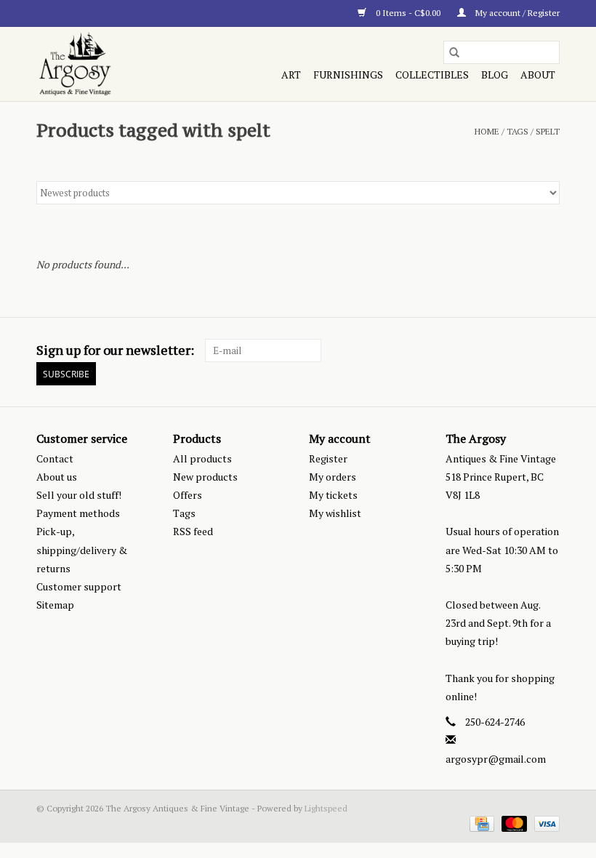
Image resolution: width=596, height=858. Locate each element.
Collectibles (432, 74)
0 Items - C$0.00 (408, 12)
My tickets (333, 495)
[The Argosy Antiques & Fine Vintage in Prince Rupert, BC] (113, 64)
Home (487, 131)
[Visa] (544, 822)
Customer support (78, 586)
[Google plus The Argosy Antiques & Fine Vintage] (522, 350)
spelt (548, 131)
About (537, 74)
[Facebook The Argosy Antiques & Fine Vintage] (497, 350)
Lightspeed (326, 808)
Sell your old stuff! (78, 495)
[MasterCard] (512, 822)
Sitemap (55, 605)
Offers (187, 495)
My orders (332, 477)
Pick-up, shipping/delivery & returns (81, 549)
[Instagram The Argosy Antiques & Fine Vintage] (548, 350)
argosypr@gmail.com (496, 759)
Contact (54, 458)
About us (56, 477)
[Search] (454, 52)
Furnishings (348, 74)
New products (205, 477)
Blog (494, 74)
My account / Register (516, 12)
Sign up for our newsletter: (115, 350)
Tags (517, 131)
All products (202, 458)
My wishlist (335, 513)
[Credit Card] (480, 822)
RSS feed (193, 531)
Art (291, 74)
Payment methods (78, 513)
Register (328, 458)
